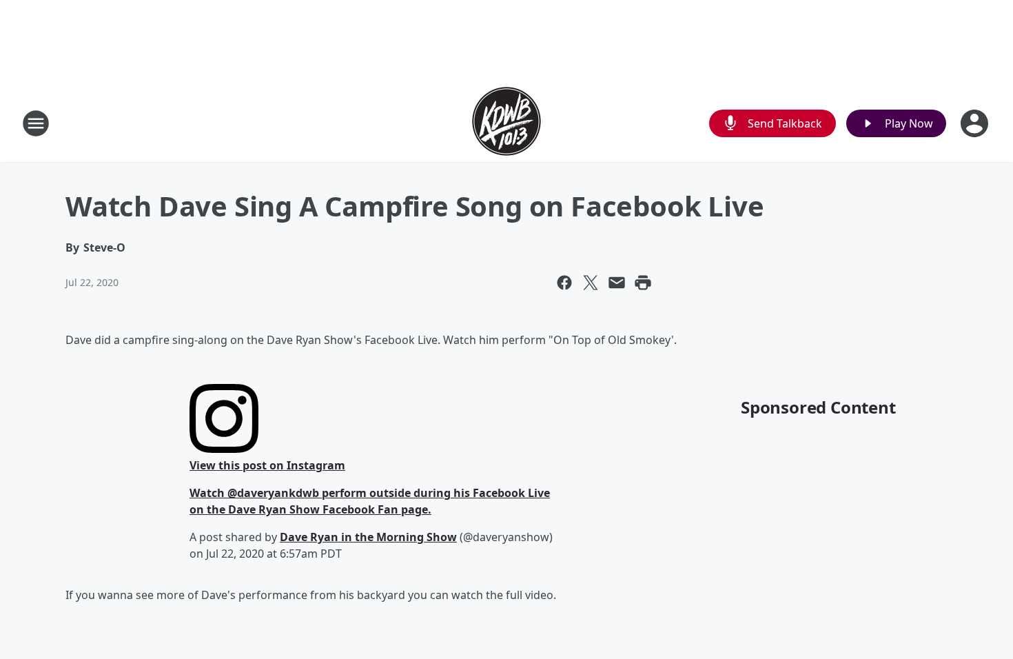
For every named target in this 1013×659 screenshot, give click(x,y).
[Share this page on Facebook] (564, 282)
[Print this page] (643, 282)
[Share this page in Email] (616, 282)
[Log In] (976, 123)
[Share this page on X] (590, 282)
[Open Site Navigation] (36, 123)
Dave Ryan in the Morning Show (368, 537)
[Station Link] (506, 123)
